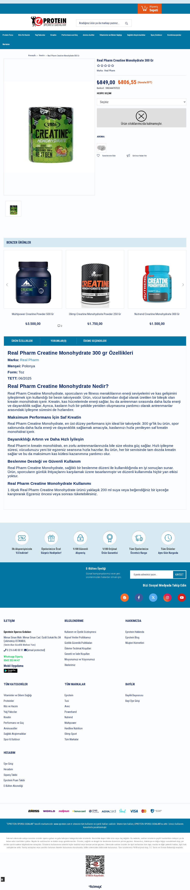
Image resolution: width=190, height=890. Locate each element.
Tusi (67, 700)
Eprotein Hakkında (134, 631)
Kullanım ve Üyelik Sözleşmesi (80, 631)
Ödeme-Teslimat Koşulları (78, 648)
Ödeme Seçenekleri (95, 340)
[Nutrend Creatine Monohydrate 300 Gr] (157, 279)
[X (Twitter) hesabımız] (153, 597)
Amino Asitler (88, 35)
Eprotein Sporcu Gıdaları (17, 631)
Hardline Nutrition (74, 728)
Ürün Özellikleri (22, 340)
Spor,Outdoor (156, 35)
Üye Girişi (8, 763)
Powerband (71, 711)
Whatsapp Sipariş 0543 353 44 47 (13, 658)
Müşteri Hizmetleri (134, 642)
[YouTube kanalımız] (182, 597)
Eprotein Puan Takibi (14, 780)
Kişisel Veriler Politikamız (78, 637)
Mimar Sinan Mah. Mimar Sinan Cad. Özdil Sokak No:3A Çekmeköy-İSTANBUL (32, 641)
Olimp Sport (71, 733)
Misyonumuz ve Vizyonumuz (80, 659)
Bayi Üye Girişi (132, 700)
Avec (67, 706)
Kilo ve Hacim (11, 706)
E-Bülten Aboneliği (13, 785)
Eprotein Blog (132, 637)
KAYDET (179, 574)
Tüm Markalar (71, 739)
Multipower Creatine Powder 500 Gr (33, 314)
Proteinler (9, 700)
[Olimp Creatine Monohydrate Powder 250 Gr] (95, 279)
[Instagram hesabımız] (167, 597)
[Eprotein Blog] (124, 597)
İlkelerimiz (70, 665)
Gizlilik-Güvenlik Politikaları (78, 642)
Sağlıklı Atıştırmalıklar (136, 35)
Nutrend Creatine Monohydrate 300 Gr (157, 314)
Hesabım (8, 769)
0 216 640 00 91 (14, 650)
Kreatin (53, 35)
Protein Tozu (8, 35)
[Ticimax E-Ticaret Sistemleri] (95, 887)
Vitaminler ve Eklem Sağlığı (111, 35)
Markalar (6, 44)
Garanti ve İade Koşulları (77, 653)
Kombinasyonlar (174, 35)
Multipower (70, 722)
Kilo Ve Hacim (24, 35)
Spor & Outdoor (12, 739)
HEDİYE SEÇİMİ (104, 93)
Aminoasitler (10, 728)
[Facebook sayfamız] (139, 597)
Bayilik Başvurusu (134, 695)
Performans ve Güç (70, 35)
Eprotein (69, 695)
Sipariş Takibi (10, 774)
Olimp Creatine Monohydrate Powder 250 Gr (95, 314)
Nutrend (69, 717)
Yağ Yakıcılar (40, 35)
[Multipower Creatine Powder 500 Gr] (33, 279)
